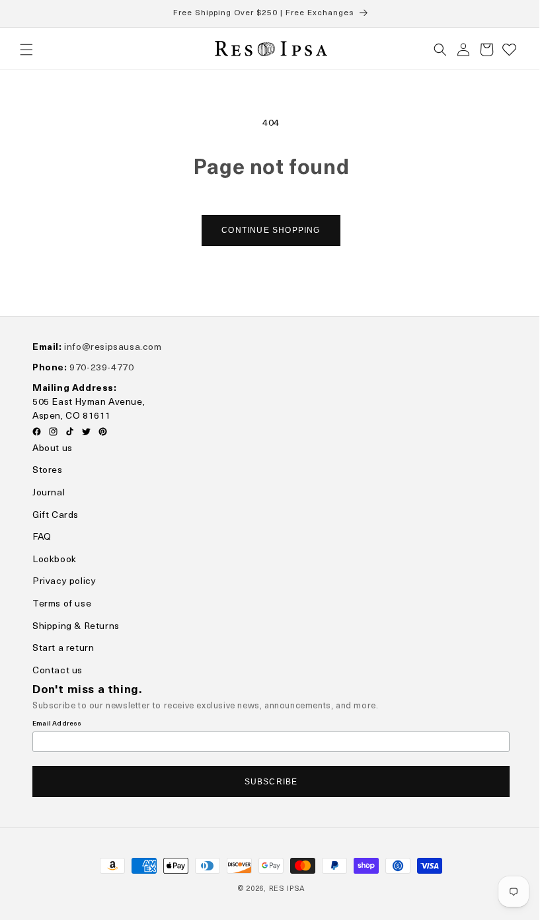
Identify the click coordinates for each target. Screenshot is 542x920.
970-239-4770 (101, 368)
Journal (48, 494)
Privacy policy (64, 582)
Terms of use (61, 605)
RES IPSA (282, 889)
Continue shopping (266, 230)
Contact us (57, 671)
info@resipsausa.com (112, 348)
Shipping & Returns (76, 627)
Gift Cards (55, 516)
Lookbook (54, 560)
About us (52, 449)
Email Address (57, 724)
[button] (26, 49)
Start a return (63, 649)
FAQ (42, 538)
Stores (47, 471)
